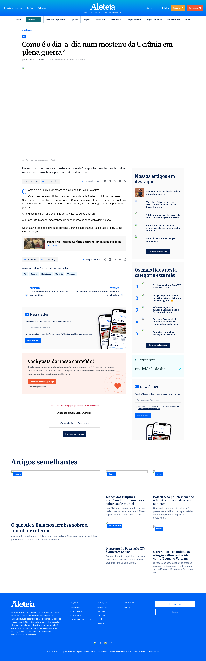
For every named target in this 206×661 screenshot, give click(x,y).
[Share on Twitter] (115, 181)
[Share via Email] (120, 181)
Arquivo (86, 19)
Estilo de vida (116, 19)
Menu (18, 19)
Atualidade (100, 19)
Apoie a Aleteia (68, 651)
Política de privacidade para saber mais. (76, 334)
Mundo (159, 528)
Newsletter (102, 607)
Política (159, 474)
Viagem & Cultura (154, 19)
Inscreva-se (102, 615)
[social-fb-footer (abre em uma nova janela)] (100, 643)
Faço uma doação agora (40, 381)
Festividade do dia (150, 369)
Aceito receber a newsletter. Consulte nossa (60, 334)
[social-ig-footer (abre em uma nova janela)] (111, 643)
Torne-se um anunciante (120, 651)
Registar (176, 8)
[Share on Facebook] (105, 181)
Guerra (34, 274)
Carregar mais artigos (158, 251)
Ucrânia (59, 274)
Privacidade (154, 651)
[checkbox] (26, 334)
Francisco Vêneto (57, 59)
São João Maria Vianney (113, 12)
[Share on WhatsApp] (125, 181)
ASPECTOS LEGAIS (99, 651)
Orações (32, 19)
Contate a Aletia (140, 651)
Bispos (111, 474)
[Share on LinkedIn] (110, 181)
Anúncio (100, 623)
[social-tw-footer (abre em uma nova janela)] (105, 643)
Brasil (187, 19)
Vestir (99, 619)
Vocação (71, 274)
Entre (86, 423)
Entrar (166, 8)
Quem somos (83, 651)
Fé (25, 274)
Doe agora (193, 8)
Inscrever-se (32, 340)
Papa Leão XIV (173, 19)
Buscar (43, 8)
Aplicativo (101, 611)
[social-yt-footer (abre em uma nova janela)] (95, 643)
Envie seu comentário (74, 434)
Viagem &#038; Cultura (80, 619)
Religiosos (46, 274)
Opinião (74, 19)
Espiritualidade (134, 19)
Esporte (17, 474)
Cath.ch (90, 213)
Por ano (127, 607)
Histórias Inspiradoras (55, 19)
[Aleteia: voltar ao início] (103, 6)
